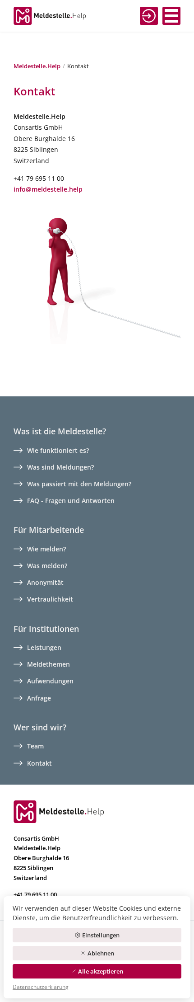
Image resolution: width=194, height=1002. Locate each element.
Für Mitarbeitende (49, 529)
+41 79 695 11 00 (35, 894)
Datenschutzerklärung (41, 987)
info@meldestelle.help (48, 189)
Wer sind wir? (40, 727)
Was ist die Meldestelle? (60, 431)
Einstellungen (101, 935)
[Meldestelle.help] (59, 811)
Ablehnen (101, 953)
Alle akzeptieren (100, 971)
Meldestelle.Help (37, 66)
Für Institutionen (46, 628)
